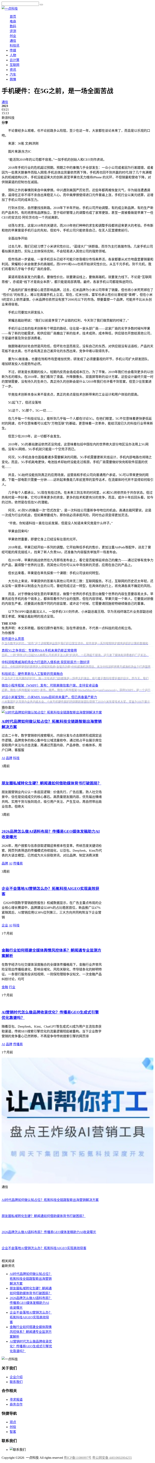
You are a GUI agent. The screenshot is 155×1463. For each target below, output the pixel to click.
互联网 (14, 65)
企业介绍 (16, 1377)
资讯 (13, 69)
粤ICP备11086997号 (77, 1457)
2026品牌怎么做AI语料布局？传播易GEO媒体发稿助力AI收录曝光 (31, 1302)
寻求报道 (16, 1399)
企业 (5, 925)
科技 (16, 758)
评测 (13, 31)
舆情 (13, 79)
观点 (13, 1422)
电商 (13, 21)
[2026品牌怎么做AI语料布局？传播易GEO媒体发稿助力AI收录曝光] (50, 822)
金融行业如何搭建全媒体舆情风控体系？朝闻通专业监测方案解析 (31, 1331)
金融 (5, 987)
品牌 (9, 758)
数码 (13, 26)
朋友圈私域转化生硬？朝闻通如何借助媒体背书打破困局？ (51, 783)
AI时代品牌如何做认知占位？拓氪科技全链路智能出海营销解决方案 (31, 1278)
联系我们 (16, 1382)
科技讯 (14, 45)
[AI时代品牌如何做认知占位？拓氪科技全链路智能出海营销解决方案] (52, 712)
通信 (13, 40)
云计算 (14, 60)
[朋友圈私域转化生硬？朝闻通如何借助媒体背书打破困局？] (45, 774)
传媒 (13, 50)
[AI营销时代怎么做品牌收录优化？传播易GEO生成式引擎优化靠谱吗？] (54, 1003)
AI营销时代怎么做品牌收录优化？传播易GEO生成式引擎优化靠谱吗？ (31, 1346)
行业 (12, 987)
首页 (13, 16)
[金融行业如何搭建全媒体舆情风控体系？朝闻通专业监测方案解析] (50, 941)
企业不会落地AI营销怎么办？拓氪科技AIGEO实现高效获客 (31, 1317)
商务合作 (16, 1404)
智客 (13, 1431)
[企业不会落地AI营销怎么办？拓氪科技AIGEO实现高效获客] (46, 879)
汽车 (13, 74)
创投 (13, 1427)
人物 (13, 55)
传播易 (18, 863)
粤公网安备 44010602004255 (112, 1457)
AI (3, 758)
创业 (13, 36)
